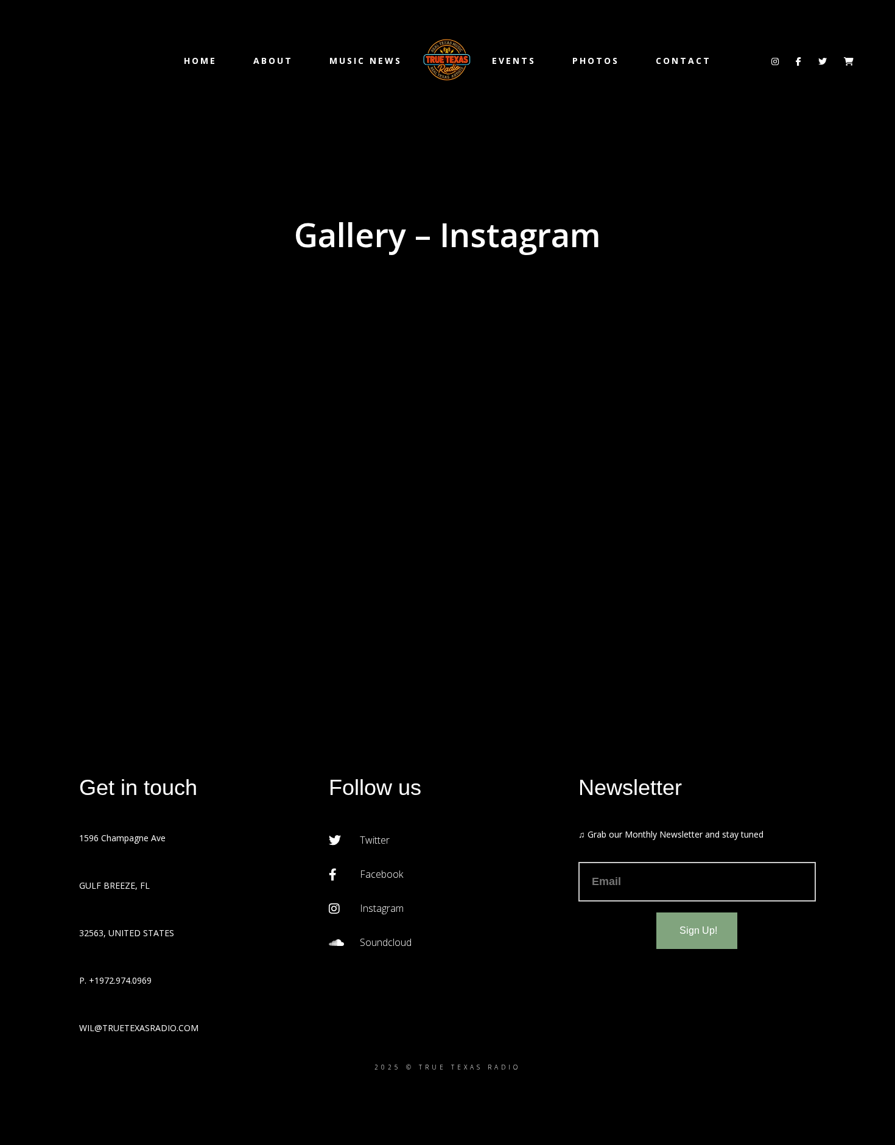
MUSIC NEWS (365, 60)
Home (200, 60)
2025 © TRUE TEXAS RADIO (447, 1067)
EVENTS (514, 60)
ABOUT (273, 60)
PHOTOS (595, 60)
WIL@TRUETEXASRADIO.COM (138, 1028)
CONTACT (683, 60)
